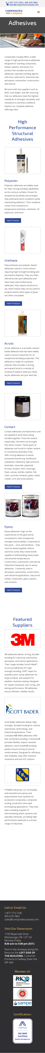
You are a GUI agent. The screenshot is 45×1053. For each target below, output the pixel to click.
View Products (13, 303)
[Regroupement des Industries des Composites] (22, 986)
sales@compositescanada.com (21, 919)
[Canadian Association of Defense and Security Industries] (22, 998)
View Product (13, 220)
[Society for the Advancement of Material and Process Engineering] (22, 1005)
